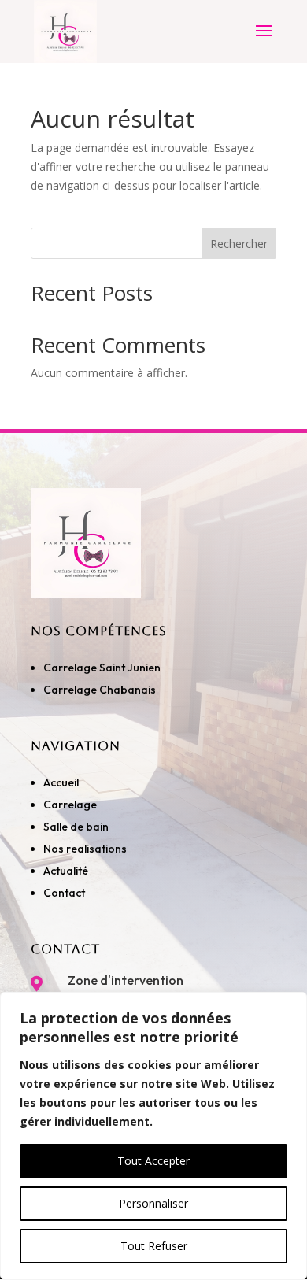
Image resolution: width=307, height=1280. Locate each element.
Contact (64, 893)
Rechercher (239, 243)
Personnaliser (153, 1203)
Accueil (61, 782)
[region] (153, 1136)
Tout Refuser (153, 1245)
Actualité (65, 871)
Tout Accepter (153, 1160)
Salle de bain (76, 826)
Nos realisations (86, 849)
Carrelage (70, 804)
